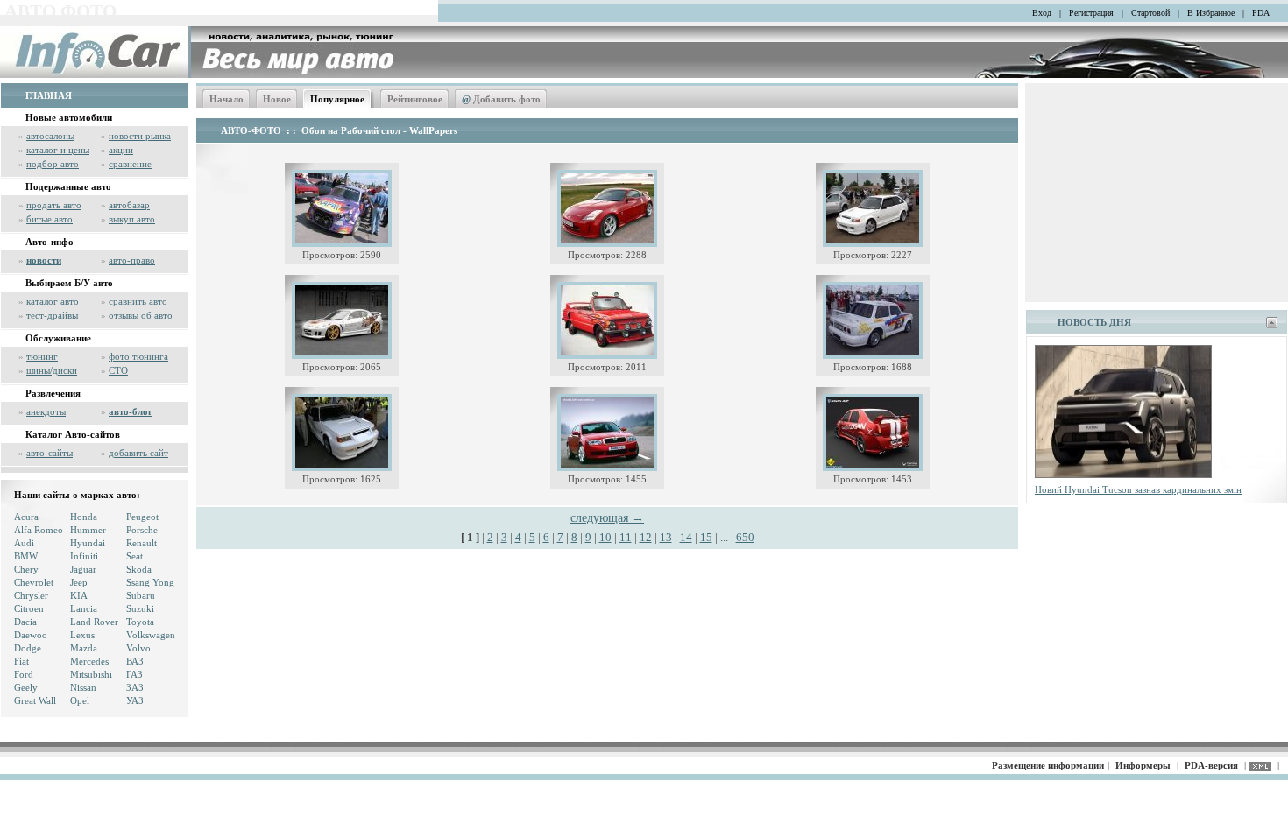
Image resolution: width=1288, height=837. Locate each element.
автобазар (129, 205)
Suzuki (140, 608)
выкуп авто (132, 219)
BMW (26, 556)
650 (745, 537)
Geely (26, 687)
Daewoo (30, 635)
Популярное (337, 99)
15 (706, 537)
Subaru (140, 595)
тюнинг (42, 356)
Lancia (83, 608)
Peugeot (142, 516)
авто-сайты (49, 452)
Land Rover (94, 621)
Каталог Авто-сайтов (72, 434)
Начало (226, 99)
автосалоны (50, 135)
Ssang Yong (150, 582)
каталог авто (52, 301)
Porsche (142, 529)
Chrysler (31, 595)
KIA (79, 595)
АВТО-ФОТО (251, 130)
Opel (79, 700)
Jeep (79, 582)
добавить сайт (138, 452)
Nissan (83, 687)
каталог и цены (57, 149)
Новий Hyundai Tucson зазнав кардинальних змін (1138, 489)
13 (666, 537)
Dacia (25, 621)
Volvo (138, 648)
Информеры (1143, 765)
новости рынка (140, 135)
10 (605, 537)
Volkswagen (150, 635)
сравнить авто (138, 301)
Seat (134, 556)
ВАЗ (135, 661)
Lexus (82, 635)
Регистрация (1091, 13)
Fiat (21, 661)
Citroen (29, 608)
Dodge (27, 648)
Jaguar (83, 569)
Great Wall (35, 700)
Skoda (139, 569)
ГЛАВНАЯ (48, 95)
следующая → (607, 517)
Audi (24, 543)
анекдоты (46, 411)
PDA (1261, 13)
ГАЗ (134, 674)
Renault (141, 543)
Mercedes (89, 661)
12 (646, 537)
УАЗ (135, 700)
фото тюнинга (138, 356)
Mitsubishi (91, 674)
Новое (277, 99)
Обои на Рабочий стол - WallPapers (379, 130)
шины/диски (51, 370)
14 (686, 537)
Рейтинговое (414, 99)
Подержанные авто (68, 186)
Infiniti (84, 556)
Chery (26, 569)
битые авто (49, 219)
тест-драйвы (52, 315)
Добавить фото (501, 99)
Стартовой (1150, 13)
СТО (118, 370)
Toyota (140, 621)
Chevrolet (33, 582)
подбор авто (52, 163)
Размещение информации (1048, 765)
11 (625, 537)
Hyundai (87, 543)
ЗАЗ (135, 687)
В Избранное (1211, 13)
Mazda (83, 648)
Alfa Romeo (38, 529)
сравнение (130, 163)
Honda (83, 516)
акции (121, 149)
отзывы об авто (141, 315)
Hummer (88, 529)
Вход (1041, 13)
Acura (26, 516)
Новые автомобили (68, 117)
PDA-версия (1211, 765)
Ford (23, 674)
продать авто (53, 205)
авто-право (132, 260)
